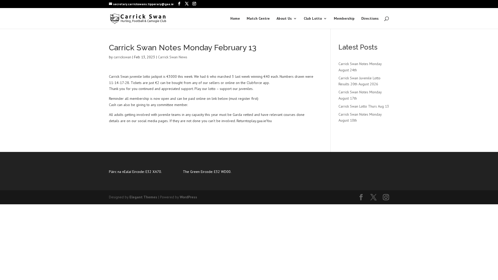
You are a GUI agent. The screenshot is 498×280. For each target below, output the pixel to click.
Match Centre (258, 19)
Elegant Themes (143, 197)
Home (235, 19)
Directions (370, 19)
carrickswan (122, 57)
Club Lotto (313, 19)
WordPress (188, 197)
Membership (344, 19)
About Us (284, 19)
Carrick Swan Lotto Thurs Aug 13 (363, 106)
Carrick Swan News (172, 57)
